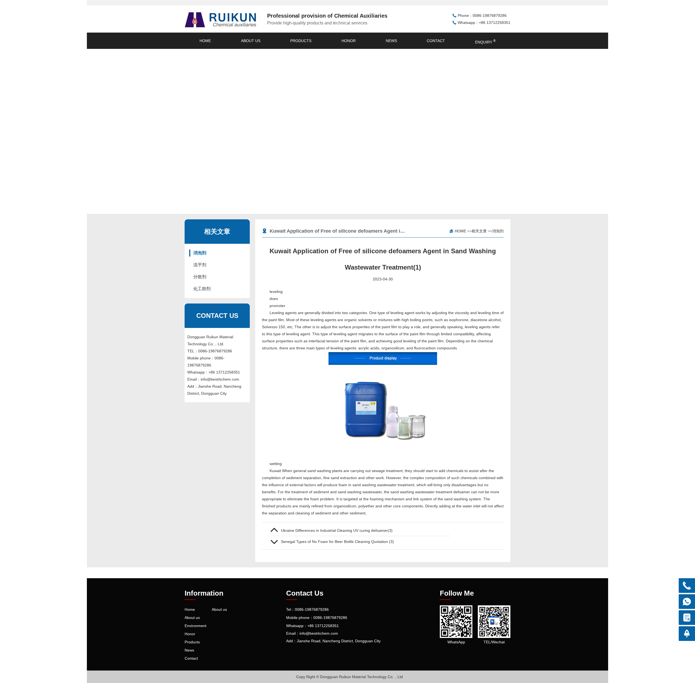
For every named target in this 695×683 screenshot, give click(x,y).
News (391, 41)
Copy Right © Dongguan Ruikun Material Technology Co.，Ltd (349, 677)
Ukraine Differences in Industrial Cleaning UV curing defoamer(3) (337, 530)
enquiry (485, 41)
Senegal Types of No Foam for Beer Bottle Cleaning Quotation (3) (337, 541)
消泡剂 (199, 253)
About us (250, 41)
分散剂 (199, 276)
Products (300, 41)
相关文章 (479, 231)
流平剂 (199, 265)
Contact (436, 41)
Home (205, 41)
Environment (195, 626)
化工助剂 (202, 288)
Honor (349, 41)
